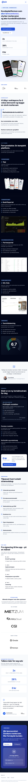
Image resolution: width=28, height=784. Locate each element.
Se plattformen (6, 32)
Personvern (3, 777)
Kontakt (12, 777)
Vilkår (8, 777)
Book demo (7, 744)
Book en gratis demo (7, 29)
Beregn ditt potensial (8, 464)
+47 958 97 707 (10, 763)
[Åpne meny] (25, 2)
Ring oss (18, 744)
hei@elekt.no (10, 760)
